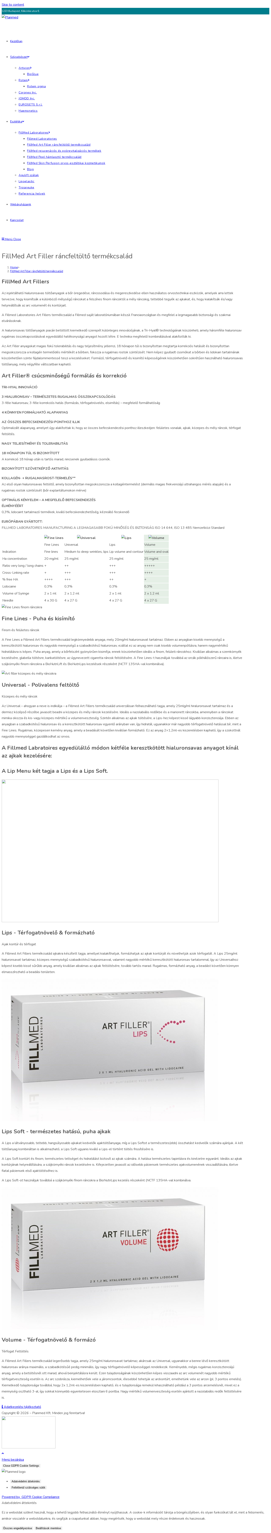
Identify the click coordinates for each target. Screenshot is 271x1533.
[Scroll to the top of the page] (3, 1453)
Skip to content (13, 4)
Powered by (30, 1497)
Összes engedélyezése (17, 1528)
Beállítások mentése (48, 1528)
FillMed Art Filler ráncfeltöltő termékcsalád (36, 271)
